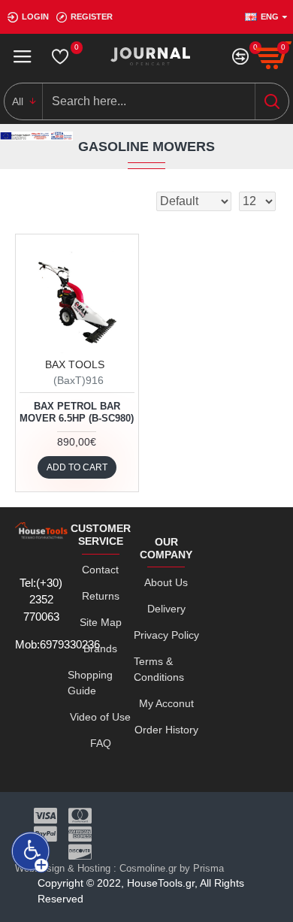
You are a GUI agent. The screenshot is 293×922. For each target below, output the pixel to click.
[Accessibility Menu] (30, 852)
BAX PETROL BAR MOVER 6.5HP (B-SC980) (77, 413)
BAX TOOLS (74, 364)
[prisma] (77, 295)
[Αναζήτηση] (271, 101)
